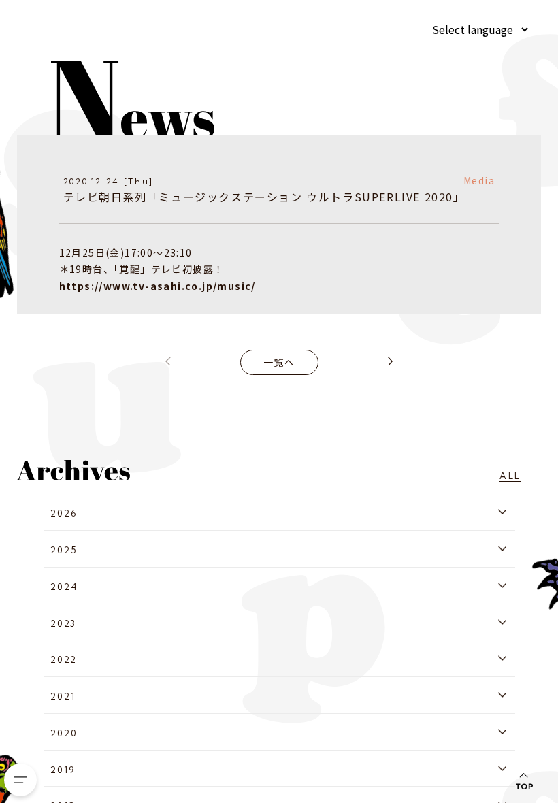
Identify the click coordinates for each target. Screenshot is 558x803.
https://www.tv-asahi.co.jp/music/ (157, 286)
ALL (510, 475)
